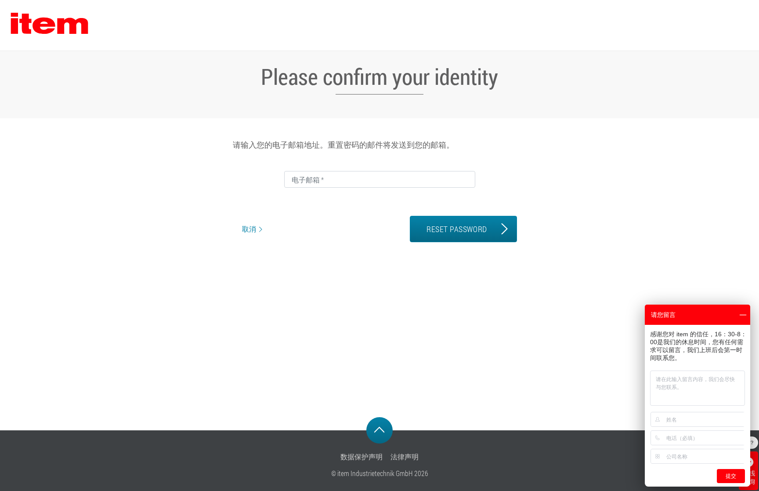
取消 (249, 229)
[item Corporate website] (49, 25)
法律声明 (404, 456)
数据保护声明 (361, 456)
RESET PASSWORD (456, 229)
